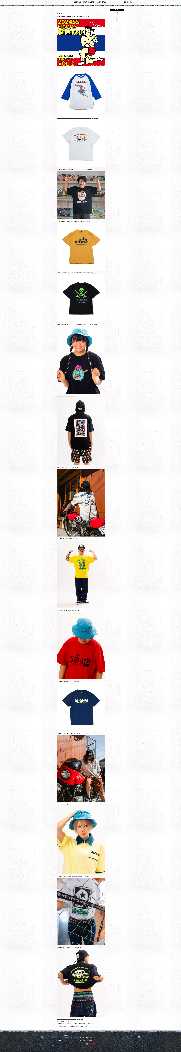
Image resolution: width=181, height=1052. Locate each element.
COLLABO (79, 1035)
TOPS (88, 1035)
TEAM (91, 1037)
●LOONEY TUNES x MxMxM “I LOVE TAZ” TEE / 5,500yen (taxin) (73, 221)
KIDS (118, 1035)
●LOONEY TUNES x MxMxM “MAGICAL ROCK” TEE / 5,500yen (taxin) (75, 169)
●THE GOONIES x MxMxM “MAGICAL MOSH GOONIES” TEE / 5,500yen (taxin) (77, 272)
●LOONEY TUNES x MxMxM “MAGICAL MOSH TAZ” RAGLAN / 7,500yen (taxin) (77, 118)
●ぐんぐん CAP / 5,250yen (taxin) (65, 804)
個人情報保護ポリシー (91, 1040)
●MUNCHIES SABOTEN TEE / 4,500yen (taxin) (68, 610)
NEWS (77, 1037)
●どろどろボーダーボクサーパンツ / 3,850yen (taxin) (70, 1019)
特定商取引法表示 (81, 1040)
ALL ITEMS (73, 1035)
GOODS (99, 1035)
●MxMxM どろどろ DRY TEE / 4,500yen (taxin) (68, 733)
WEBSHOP (73, 1037)
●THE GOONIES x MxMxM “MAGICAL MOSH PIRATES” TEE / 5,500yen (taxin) (77, 324)
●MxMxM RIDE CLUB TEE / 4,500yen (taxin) (68, 538)
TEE (96, 1035)
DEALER (82, 1037)
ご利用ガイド (73, 1040)
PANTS (92, 1035)
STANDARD (109, 1035)
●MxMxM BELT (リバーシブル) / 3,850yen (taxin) (69, 947)
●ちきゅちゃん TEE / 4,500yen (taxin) (66, 396)
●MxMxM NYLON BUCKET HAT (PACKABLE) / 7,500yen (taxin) (73, 876)
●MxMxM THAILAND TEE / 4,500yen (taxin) (68, 681)
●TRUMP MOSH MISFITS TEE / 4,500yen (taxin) (69, 467)
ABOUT (87, 1037)
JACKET (84, 1035)
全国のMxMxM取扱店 (70, 1023)
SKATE (104, 1035)
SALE (114, 1035)
